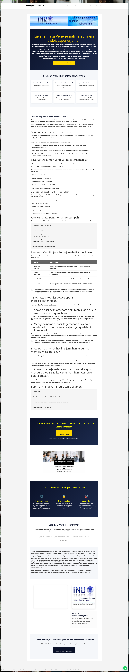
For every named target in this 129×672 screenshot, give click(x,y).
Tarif (91, 6)
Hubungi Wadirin (64, 434)
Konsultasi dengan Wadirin (64, 63)
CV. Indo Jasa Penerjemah (35, 5)
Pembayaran (83, 6)
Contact (69, 6)
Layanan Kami (60, 6)
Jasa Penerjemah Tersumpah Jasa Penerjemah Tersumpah (13, 0)
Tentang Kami (99, 6)
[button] (125, 668)
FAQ (76, 6)
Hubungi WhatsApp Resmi (64, 651)
